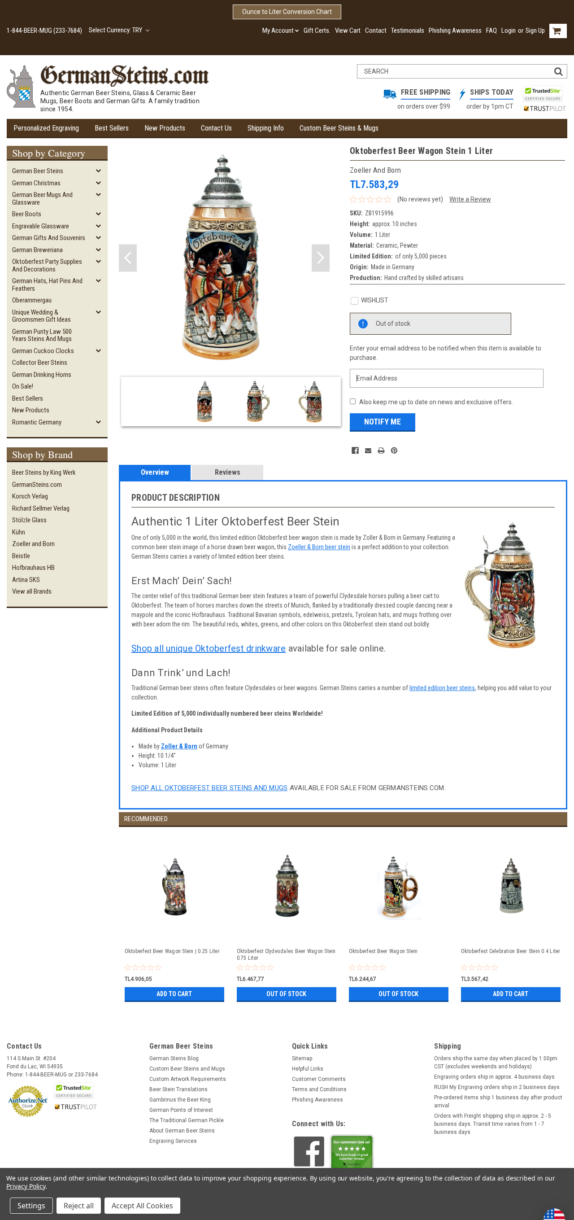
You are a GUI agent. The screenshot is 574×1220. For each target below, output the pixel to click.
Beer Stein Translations (178, 1089)
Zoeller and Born (33, 544)
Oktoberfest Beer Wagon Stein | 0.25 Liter (172, 951)
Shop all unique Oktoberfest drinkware (208, 648)
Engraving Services (173, 1141)
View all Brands (32, 591)
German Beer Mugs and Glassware (42, 198)
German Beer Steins (37, 171)
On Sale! (22, 386)
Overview (155, 472)
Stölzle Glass (29, 520)
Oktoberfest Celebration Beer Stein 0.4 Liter (511, 951)
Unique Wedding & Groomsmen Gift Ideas (41, 316)
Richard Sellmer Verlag (41, 508)
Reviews (227, 472)
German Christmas (36, 183)
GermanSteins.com (37, 485)
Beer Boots (26, 214)
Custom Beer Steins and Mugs (187, 1069)
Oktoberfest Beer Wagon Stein (383, 951)
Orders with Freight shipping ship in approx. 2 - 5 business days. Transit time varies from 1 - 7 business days (492, 1124)
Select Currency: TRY (116, 30)
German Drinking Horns (41, 375)
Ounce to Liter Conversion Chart (287, 11)
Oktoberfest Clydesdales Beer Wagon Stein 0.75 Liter (286, 954)
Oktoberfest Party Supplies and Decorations (47, 265)
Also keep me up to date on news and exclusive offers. (436, 402)
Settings (31, 1206)
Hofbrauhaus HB (33, 568)
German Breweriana (37, 250)
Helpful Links (307, 1069)
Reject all (79, 1206)
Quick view (175, 931)
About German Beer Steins (182, 1131)
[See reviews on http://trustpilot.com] (352, 1154)
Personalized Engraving (46, 128)
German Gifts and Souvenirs (48, 238)
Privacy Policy (25, 1186)
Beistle (21, 556)
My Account (278, 30)
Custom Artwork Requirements (187, 1079)
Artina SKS (26, 580)
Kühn (18, 532)
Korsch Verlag (30, 496)
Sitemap (302, 1058)
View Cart (348, 30)
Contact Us (216, 128)
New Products (164, 128)
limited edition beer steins (442, 687)
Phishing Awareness (455, 30)
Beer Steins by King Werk (44, 472)
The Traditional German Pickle (186, 1120)
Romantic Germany (36, 422)
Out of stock (286, 993)
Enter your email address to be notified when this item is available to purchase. (445, 353)
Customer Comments (319, 1079)
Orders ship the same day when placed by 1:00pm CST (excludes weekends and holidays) (495, 1062)
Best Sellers (112, 128)
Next (321, 258)
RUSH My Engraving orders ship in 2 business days (497, 1087)
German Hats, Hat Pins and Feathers (47, 285)
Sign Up (535, 30)
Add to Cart (174, 993)
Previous (128, 258)
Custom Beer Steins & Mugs (339, 128)
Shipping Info (266, 128)
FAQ (491, 30)
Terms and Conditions (319, 1089)
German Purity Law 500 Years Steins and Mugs (42, 335)
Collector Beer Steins (39, 363)
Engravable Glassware (40, 226)
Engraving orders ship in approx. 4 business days (494, 1077)
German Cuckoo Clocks (43, 351)
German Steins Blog (174, 1058)
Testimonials (407, 30)
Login (508, 30)
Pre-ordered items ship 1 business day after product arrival (498, 1101)
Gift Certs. (317, 30)
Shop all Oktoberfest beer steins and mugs (209, 788)
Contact (376, 30)
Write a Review (470, 199)
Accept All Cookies (142, 1206)
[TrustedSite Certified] (542, 93)
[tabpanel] (175, 915)
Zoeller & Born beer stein (319, 547)
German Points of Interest (181, 1110)
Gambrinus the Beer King (180, 1100)
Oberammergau (32, 300)
